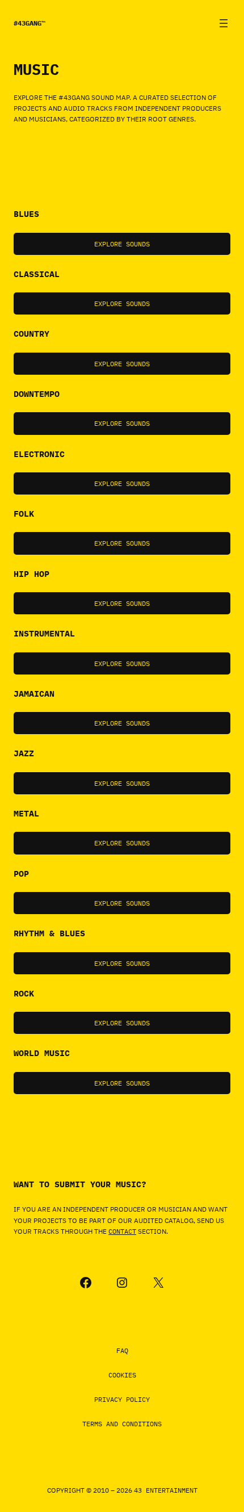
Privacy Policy (122, 1399)
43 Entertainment (165, 1490)
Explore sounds (122, 244)
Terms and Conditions (122, 1423)
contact (122, 1231)
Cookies (122, 1375)
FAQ (122, 1350)
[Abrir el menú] (223, 23)
